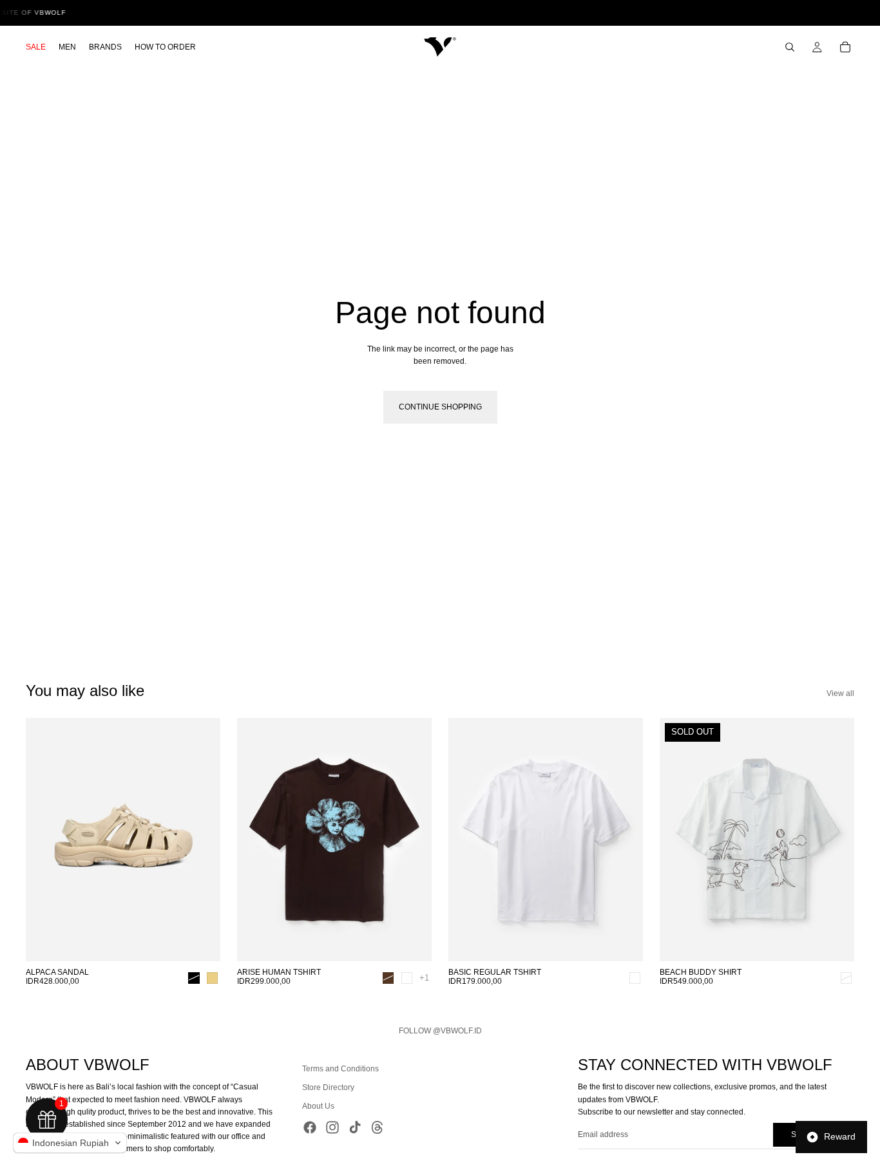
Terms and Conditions (340, 1068)
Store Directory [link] (328, 1087)
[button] (70, 1143)
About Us (318, 1106)
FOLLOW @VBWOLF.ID (440, 1030)
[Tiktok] (355, 1126)
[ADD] (623, 941)
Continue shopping (440, 406)
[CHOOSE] (200, 941)
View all (840, 693)
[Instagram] (332, 1126)
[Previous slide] (45, 839)
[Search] (790, 47)
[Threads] (377, 1126)
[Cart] (845, 47)
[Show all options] (424, 977)
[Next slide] (201, 839)
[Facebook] (310, 1126)
